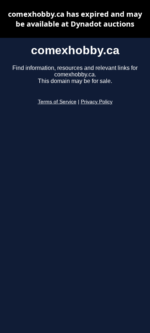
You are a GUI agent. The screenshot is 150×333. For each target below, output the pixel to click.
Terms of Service (57, 101)
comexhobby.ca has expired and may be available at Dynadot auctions (75, 19)
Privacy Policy (96, 101)
